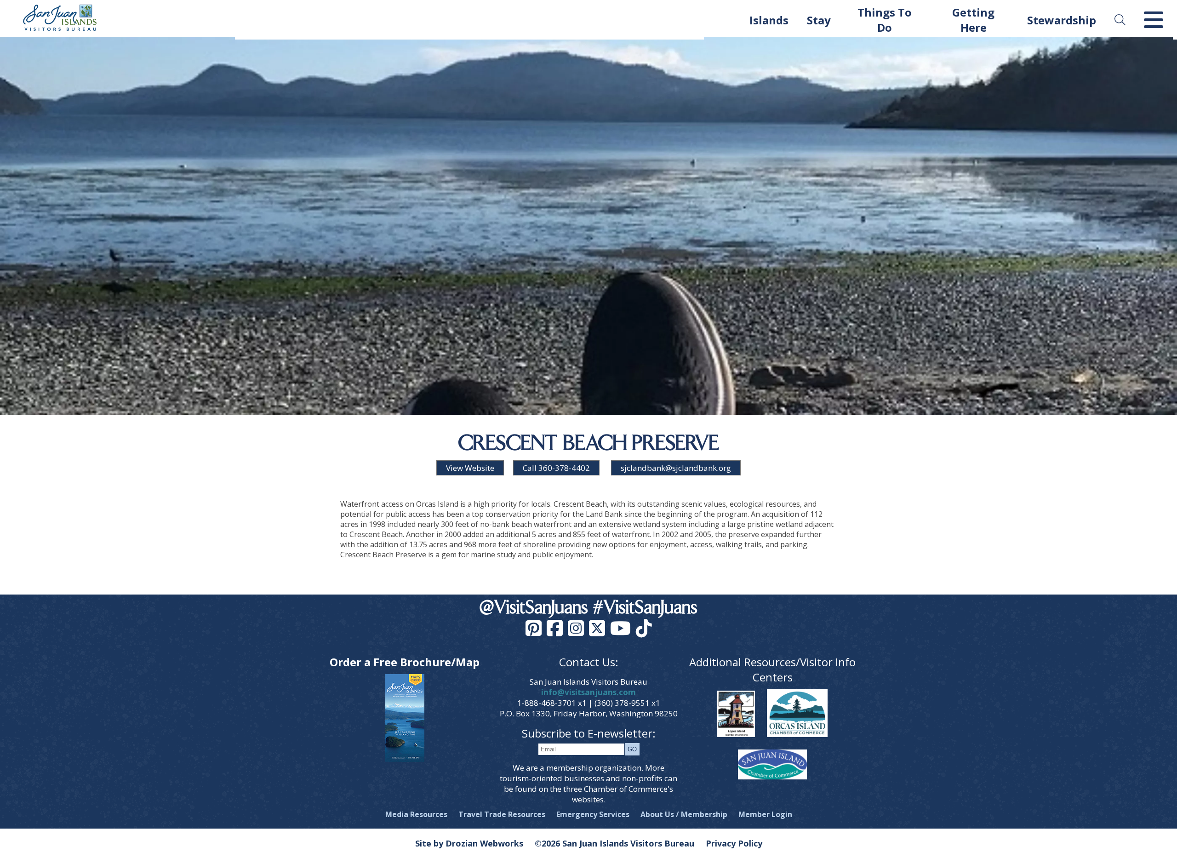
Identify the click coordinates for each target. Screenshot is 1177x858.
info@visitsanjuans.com (588, 692)
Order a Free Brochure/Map (405, 661)
